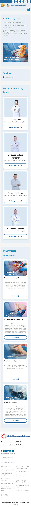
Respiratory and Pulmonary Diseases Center (6, 488)
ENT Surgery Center (21, 471)
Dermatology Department (7, 470)
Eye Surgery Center (6, 466)
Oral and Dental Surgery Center (22, 486)
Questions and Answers (7, 457)
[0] (2, 1)
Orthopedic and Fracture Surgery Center (22, 476)
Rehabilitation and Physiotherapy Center (21, 481)
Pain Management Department (5, 479)
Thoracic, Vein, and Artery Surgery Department (22, 467)
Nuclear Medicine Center (22, 490)
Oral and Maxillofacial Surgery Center (6, 474)
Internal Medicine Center (7, 483)
